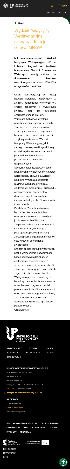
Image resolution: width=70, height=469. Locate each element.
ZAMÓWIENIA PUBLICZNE (25, 423)
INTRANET (11, 432)
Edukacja (13, 353)
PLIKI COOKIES (9, 449)
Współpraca (33, 353)
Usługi (50, 353)
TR (64, 12)
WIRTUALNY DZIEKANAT (34, 428)
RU (53, 12)
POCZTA (53, 428)
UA (59, 12)
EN (48, 12)
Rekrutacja (14, 357)
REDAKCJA (25, 432)
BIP (8, 423)
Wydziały (34, 348)
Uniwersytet (14, 348)
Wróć (21, 23)
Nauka (49, 348)
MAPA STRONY (9, 453)
